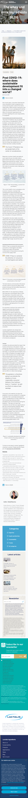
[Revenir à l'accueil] (4, 2)
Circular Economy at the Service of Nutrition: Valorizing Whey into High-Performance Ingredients (10, 589)
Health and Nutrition (14, 536)
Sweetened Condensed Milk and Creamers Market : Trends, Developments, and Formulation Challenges (10, 577)
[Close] (25, 760)
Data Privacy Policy (4, 703)
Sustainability (12, 539)
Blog (4, 754)
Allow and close (14, 787)
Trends (11, 543)
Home (3, 30)
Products (5, 747)
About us (5, 742)
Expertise (11, 532)
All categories (12, 546)
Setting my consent (14, 795)
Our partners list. (4, 784)
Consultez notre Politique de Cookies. (15, 782)
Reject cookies (14, 791)
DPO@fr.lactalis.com (5, 696)
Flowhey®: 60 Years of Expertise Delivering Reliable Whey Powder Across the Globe (10, 565)
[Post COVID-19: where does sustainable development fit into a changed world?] (14, 53)
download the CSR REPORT (13, 448)
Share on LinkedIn (9, 98)
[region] (14, 778)
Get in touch (6, 757)
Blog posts (9, 30)
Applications (6, 749)
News (4, 752)
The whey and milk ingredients (14, 12)
